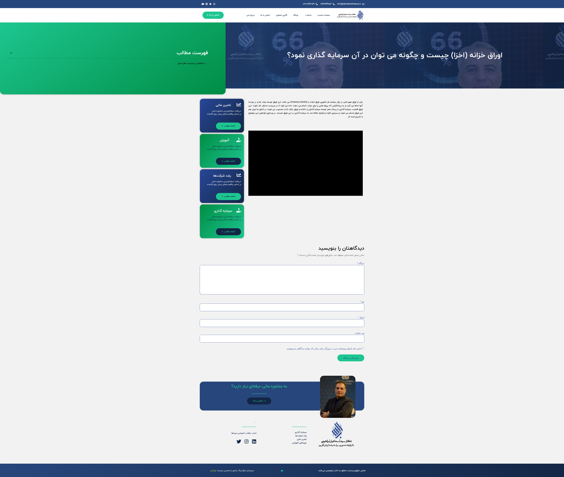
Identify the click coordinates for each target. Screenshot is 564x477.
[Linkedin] (206, 4)
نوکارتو (213, 470)
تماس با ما (265, 15)
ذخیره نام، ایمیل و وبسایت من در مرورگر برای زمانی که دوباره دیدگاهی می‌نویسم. (324, 348)
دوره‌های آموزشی (299, 442)
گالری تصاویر (281, 15)
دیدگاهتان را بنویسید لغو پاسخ (191, 63)
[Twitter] (210, 4)
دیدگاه (360, 263)
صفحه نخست (323, 15)
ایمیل (361, 317)
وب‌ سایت (359, 333)
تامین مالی (302, 439)
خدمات (308, 15)
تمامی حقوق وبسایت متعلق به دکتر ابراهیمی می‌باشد (342, 470)
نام (362, 302)
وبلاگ (295, 15)
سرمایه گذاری (301, 432)
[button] (11, 53)
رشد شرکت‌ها (301, 435)
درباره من (251, 15)
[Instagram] (214, 4)
